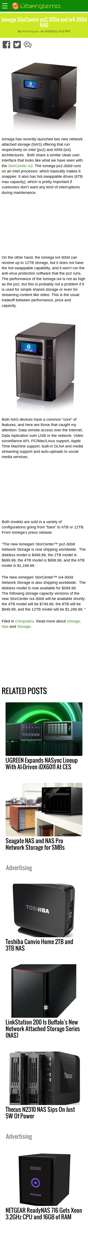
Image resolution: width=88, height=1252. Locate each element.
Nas (5, 626)
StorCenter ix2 (20, 166)
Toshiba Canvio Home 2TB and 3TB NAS (39, 944)
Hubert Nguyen (30, 31)
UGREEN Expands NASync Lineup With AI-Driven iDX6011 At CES (42, 763)
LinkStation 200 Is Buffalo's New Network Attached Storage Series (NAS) (43, 1028)
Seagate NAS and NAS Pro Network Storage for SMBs (35, 843)
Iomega (73, 621)
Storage (24, 626)
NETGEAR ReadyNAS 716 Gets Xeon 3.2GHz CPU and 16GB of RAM (44, 1213)
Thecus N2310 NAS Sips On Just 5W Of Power (40, 1112)
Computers (24, 621)
